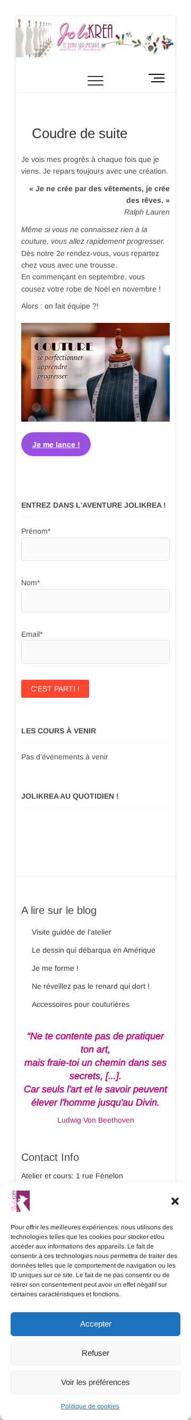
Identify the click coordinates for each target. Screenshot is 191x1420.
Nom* (30, 582)
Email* (31, 634)
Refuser (95, 1352)
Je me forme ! (55, 968)
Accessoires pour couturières (80, 1004)
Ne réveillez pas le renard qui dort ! (91, 986)
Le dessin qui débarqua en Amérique (93, 950)
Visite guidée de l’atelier (71, 932)
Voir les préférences (95, 1382)
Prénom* (35, 531)
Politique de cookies (90, 1406)
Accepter (95, 1323)
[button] (175, 1201)
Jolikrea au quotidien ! (70, 796)
